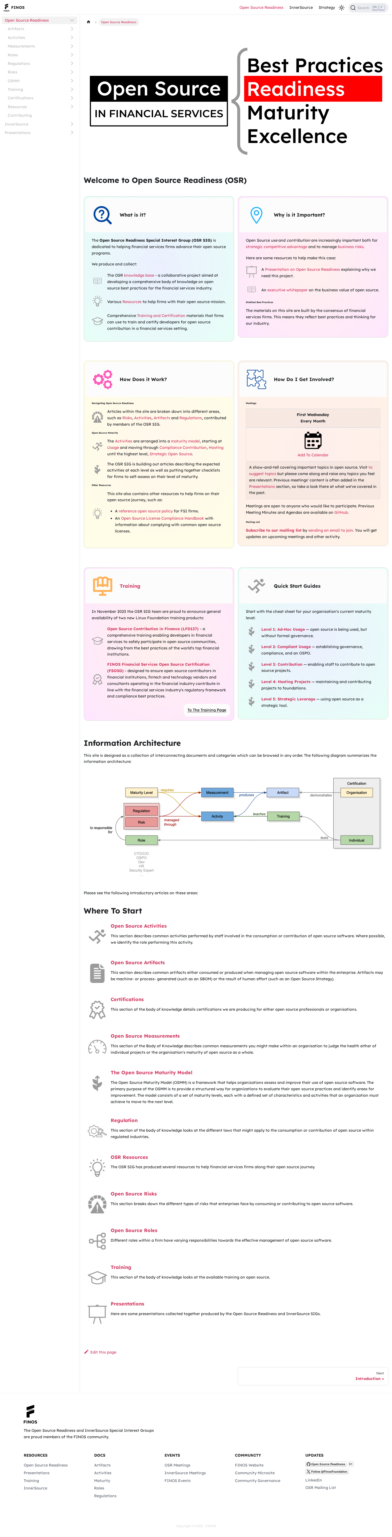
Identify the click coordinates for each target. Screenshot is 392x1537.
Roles (13, 54)
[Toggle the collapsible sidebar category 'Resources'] (72, 107)
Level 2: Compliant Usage (286, 646)
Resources (17, 106)
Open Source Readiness (261, 7)
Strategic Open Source (171, 454)
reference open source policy (146, 511)
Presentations (18, 132)
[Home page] (88, 22)
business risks (350, 246)
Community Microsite (255, 1473)
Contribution (195, 447)
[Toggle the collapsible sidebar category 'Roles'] (72, 55)
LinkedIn (313, 1480)
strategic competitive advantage (276, 246)
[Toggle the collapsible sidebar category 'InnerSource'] (72, 124)
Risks (12, 72)
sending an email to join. (331, 530)
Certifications (20, 98)
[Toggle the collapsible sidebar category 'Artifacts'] (72, 29)
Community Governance (257, 1480)
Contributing (20, 115)
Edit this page (103, 1352)
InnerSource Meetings (185, 1473)
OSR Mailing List (320, 1487)
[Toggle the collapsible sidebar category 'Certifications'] (72, 98)
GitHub (341, 512)
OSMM (13, 80)
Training (15, 89)
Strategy (327, 7)
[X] (327, 1473)
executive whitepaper (287, 290)
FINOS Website (249, 1465)
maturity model (185, 441)
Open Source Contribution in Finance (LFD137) (153, 628)
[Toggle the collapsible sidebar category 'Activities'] (72, 37)
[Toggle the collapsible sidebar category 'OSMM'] (72, 81)
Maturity (102, 1480)
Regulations (19, 63)
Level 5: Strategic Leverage (288, 699)
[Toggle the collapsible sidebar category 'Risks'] (72, 72)
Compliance (170, 447)
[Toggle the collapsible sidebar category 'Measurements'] (72, 46)
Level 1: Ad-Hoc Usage (283, 629)
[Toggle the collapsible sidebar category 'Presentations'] (72, 132)
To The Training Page (206, 710)
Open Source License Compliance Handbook (162, 518)
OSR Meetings (177, 1465)
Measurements (21, 46)
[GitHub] (329, 1465)
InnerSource (301, 7)
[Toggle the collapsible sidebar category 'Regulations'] (72, 63)
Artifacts (16, 28)
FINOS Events (178, 1480)
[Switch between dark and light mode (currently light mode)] (341, 7)
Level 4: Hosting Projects (285, 681)
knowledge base (139, 275)
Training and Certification (161, 315)
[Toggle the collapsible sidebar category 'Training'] (72, 89)
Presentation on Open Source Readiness (302, 269)
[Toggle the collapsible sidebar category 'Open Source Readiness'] (72, 20)
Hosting (216, 447)
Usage (113, 447)
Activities (16, 37)
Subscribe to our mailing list (274, 530)
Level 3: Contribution (281, 664)
